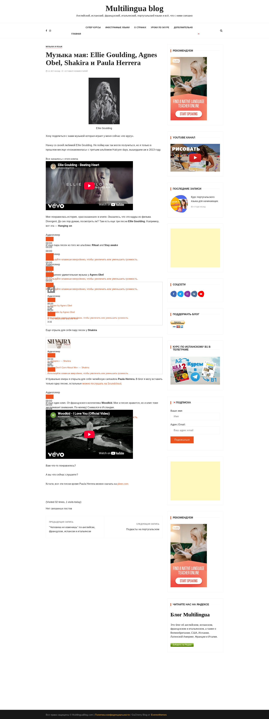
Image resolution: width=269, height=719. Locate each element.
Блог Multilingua (190, 614)
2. (68, 367)
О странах (140, 27)
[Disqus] (104, 583)
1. (59, 361)
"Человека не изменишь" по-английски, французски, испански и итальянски (72, 529)
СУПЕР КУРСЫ (93, 27)
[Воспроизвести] (50, 239)
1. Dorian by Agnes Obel (59, 305)
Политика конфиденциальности (112, 714)
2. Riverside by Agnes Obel (61, 312)
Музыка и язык (54, 47)
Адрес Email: (178, 424)
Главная (76, 34)
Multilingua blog (134, 8)
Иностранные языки (117, 27)
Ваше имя (176, 410)
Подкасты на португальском (142, 529)
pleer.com (122, 483)
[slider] (92, 259)
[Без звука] (50, 255)
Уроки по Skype (160, 27)
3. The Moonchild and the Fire (62, 318)
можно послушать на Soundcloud (101, 383)
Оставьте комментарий (76, 71)
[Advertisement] (195, 247)
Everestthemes (159, 714)
